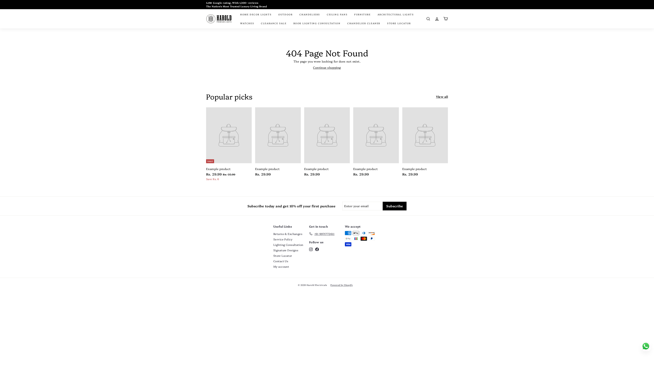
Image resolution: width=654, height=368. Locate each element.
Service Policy (282, 239)
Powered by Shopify (341, 284)
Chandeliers (309, 14)
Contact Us (280, 261)
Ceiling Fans (337, 14)
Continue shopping (327, 67)
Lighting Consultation (288, 245)
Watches (247, 23)
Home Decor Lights (255, 14)
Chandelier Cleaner (363, 23)
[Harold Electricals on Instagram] (311, 249)
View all (442, 96)
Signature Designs (285, 250)
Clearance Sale (273, 23)
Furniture (362, 14)
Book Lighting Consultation (317, 23)
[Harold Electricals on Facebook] (317, 249)
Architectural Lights (396, 14)
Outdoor (285, 14)
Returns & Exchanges (287, 234)
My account (281, 266)
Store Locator (399, 23)
